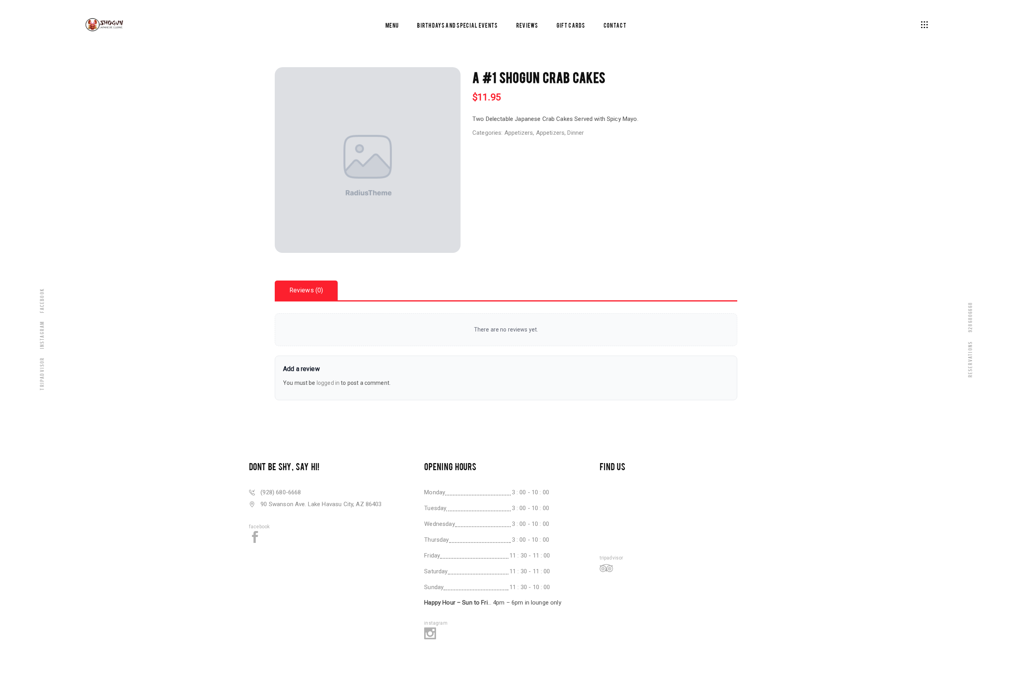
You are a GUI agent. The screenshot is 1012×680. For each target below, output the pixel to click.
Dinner (575, 132)
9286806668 (970, 317)
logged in (328, 383)
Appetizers (518, 132)
